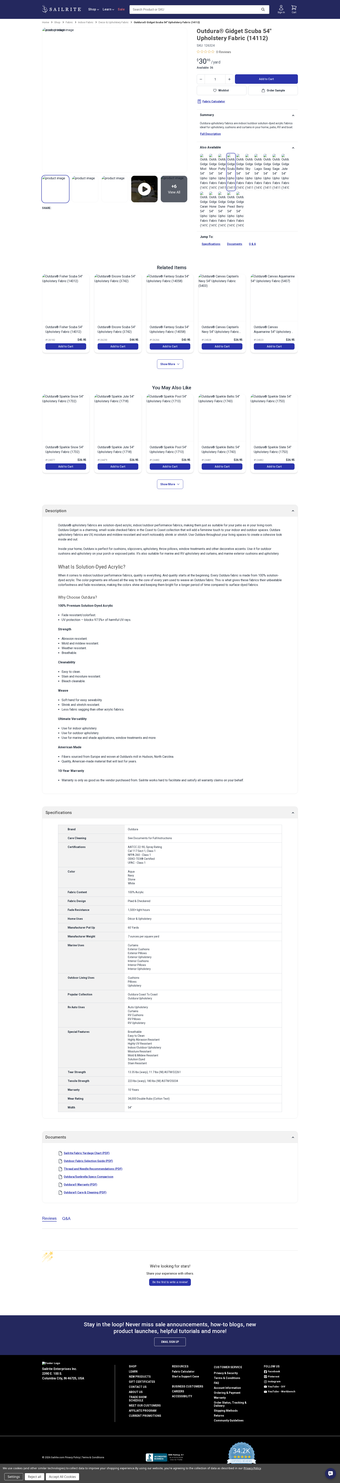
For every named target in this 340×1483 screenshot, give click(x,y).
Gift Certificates (142, 1381)
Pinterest (273, 1376)
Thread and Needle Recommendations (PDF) (93, 1168)
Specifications (211, 244)
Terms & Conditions (227, 1378)
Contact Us (138, 1386)
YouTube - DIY (276, 1386)
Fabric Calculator (213, 101)
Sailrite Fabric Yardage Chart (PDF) (87, 1153)
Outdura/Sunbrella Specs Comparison (88, 1176)
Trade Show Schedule (138, 1399)
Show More (167, 364)
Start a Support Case (185, 1376)
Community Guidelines (229, 1420)
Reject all (34, 1477)
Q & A (252, 244)
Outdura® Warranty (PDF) (80, 1184)
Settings (14, 1477)
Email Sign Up (170, 1341)
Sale (121, 9)
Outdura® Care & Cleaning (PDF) (85, 1192)
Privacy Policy (72, 1457)
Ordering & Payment (227, 1392)
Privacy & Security (226, 1373)
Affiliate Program (142, 1410)
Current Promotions (145, 1415)
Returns (219, 1415)
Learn (107, 9)
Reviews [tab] (49, 1218)
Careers (178, 1391)
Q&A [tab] (66, 1218)
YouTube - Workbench (281, 1391)
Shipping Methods (226, 1410)
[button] (55, 189)
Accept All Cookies (62, 1477)
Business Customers (187, 1386)
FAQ (216, 1383)
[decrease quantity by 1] (201, 79)
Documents (234, 244)
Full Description (210, 133)
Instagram (274, 1381)
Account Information (227, 1387)
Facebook (274, 1371)
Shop (92, 9)
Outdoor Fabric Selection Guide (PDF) (88, 1161)
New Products (140, 1376)
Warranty (220, 1397)
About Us (136, 1392)
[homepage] (61, 9)
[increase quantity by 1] (229, 79)
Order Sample (276, 90)
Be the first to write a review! (170, 1282)
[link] (204, 172)
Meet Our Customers (145, 1405)
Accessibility (182, 1396)
